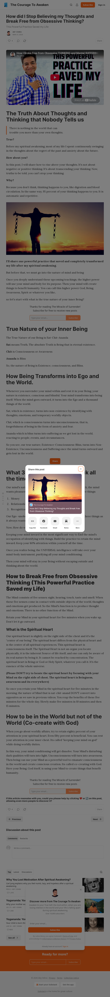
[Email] (55, 521)
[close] (81, 469)
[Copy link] (32, 521)
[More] (77, 521)
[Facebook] (43, 521)
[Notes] (66, 521)
